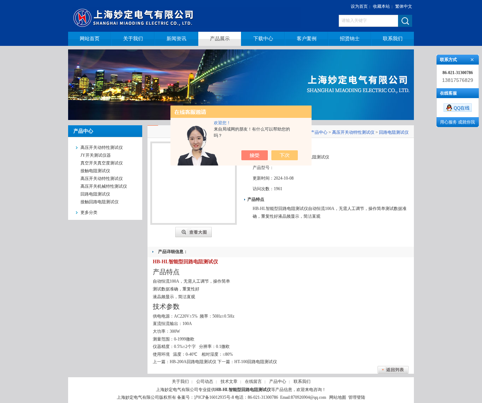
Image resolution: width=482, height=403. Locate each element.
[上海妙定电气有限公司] (191, 16)
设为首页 (359, 6)
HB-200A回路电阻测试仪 (193, 361)
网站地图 (337, 397)
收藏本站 (381, 6)
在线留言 (253, 381)
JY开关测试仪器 (95, 155)
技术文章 (229, 381)
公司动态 (204, 381)
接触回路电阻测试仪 (99, 201)
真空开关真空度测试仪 (101, 163)
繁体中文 (403, 6)
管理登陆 (356, 397)
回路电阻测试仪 (95, 194)
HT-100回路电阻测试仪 (255, 361)
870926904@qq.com (308, 397)
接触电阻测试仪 (95, 170)
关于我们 (180, 381)
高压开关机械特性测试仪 (103, 186)
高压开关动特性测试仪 (101, 178)
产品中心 (319, 132)
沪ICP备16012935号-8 (214, 397)
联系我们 (302, 381)
